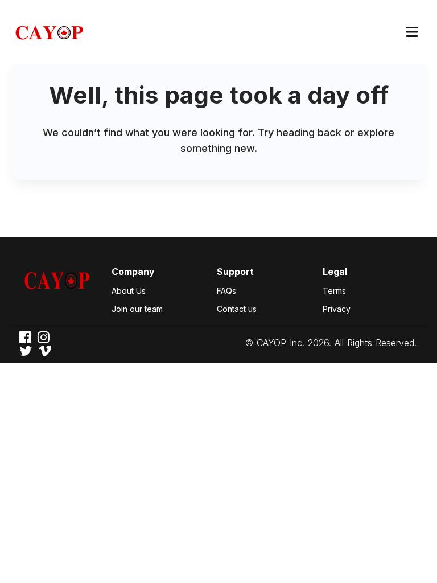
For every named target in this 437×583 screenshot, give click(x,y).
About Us (129, 290)
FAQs (226, 290)
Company (133, 271)
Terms (334, 290)
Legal (335, 271)
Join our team (137, 309)
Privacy (337, 309)
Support (235, 271)
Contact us (237, 309)
